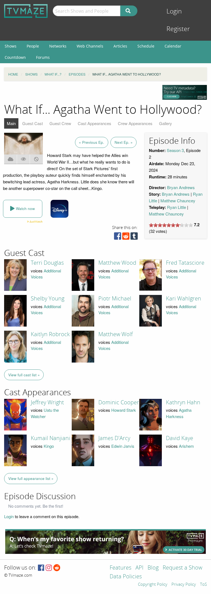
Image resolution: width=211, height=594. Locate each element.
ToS (203, 584)
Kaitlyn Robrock (50, 334)
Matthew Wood (117, 262)
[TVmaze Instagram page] (49, 568)
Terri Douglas (47, 262)
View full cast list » (24, 374)
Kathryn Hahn (183, 402)
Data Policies (126, 577)
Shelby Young (47, 298)
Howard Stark (123, 410)
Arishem (186, 446)
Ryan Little (176, 207)
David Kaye (179, 438)
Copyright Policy (152, 584)
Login (174, 11)
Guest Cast (32, 123)
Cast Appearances (94, 123)
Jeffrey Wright (47, 402)
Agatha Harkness (178, 413)
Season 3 (175, 150)
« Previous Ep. (91, 142)
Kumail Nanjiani (50, 438)
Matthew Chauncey (177, 200)
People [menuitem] (33, 46)
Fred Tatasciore (185, 262)
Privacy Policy (183, 584)
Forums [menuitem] (43, 57)
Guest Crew (60, 123)
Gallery (165, 123)
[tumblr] (134, 237)
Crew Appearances (135, 123)
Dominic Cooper (118, 402)
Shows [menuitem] (10, 46)
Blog (153, 568)
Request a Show (182, 568)
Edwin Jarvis (122, 446)
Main (11, 123)
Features (120, 568)
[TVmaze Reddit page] (56, 568)
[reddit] (125, 237)
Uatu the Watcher (45, 413)
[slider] (171, 225)
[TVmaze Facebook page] (41, 568)
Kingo (49, 446)
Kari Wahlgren (183, 298)
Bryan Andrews (181, 187)
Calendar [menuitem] (173, 46)
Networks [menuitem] (57, 46)
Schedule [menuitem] (145, 46)
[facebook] (117, 237)
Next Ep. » (124, 142)
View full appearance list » (31, 478)
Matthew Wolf (115, 334)
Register (178, 29)
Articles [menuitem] (120, 46)
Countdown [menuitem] (15, 57)
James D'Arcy (114, 438)
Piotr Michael (114, 298)
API (139, 568)
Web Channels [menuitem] (90, 46)
